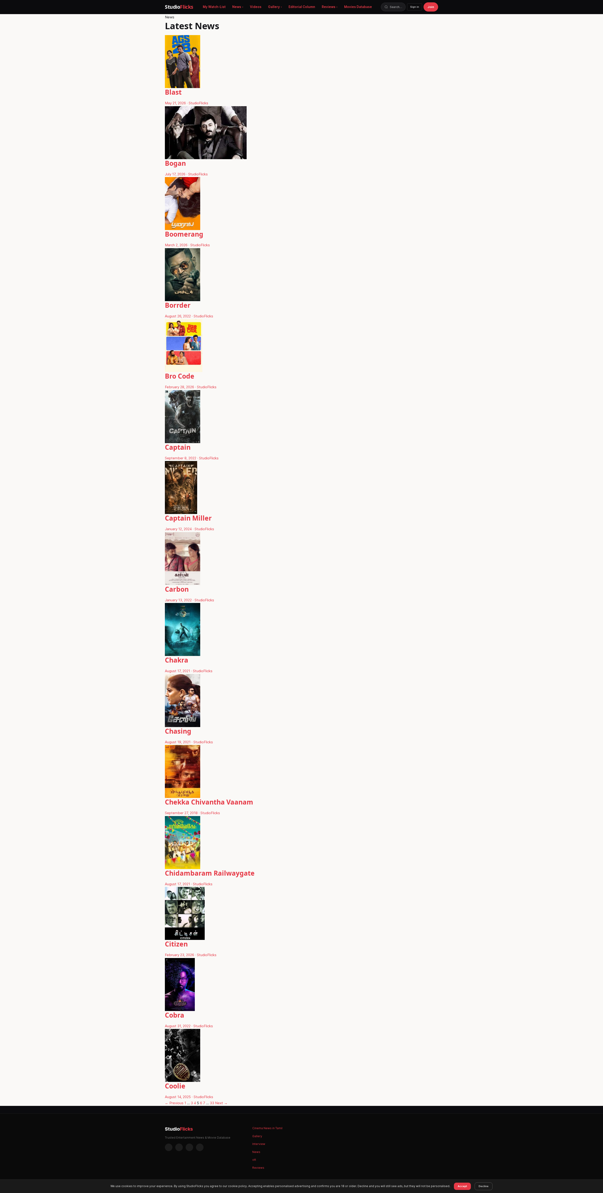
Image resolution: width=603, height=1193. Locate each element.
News (236, 7)
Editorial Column (302, 7)
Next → (221, 1103)
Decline (484, 1186)
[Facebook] (168, 1147)
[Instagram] (179, 1147)
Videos (255, 7)
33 (212, 1103)
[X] (189, 1147)
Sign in (414, 6)
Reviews (328, 7)
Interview (258, 1144)
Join (431, 7)
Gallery (274, 7)
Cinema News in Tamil (267, 1128)
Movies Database (358, 7)
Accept (462, 1186)
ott (254, 1159)
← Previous (174, 1103)
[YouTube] (200, 1147)
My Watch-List (214, 7)
